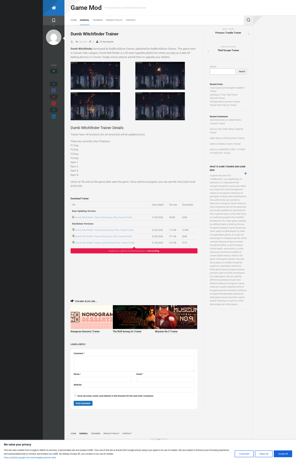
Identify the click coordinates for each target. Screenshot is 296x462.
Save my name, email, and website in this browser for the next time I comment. (115, 396)
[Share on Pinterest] (54, 100)
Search (213, 66)
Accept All (283, 454)
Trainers (97, 20)
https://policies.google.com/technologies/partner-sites (30, 457)
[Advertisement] (134, 276)
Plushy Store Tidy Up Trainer (223, 105)
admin (213, 144)
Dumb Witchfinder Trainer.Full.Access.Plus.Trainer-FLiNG (103, 217)
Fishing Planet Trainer (234, 138)
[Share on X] (54, 74)
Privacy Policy (114, 20)
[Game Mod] (53, 8)
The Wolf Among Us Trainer (127, 331)
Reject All (263, 454)
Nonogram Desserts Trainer (85, 331)
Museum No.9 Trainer (166, 331)
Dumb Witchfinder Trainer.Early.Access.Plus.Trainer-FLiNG (104, 230)
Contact (131, 20)
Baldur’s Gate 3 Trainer (230, 144)
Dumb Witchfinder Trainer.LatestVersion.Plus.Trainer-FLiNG (105, 242)
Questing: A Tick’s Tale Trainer (224, 94)
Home (74, 20)
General (84, 20)
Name (77, 374)
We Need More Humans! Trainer (225, 101)
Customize (244, 454)
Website (78, 385)
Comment (79, 353)
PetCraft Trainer (217, 98)
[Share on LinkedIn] (54, 113)
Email (139, 374)
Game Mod (86, 7)
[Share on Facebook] (54, 87)
